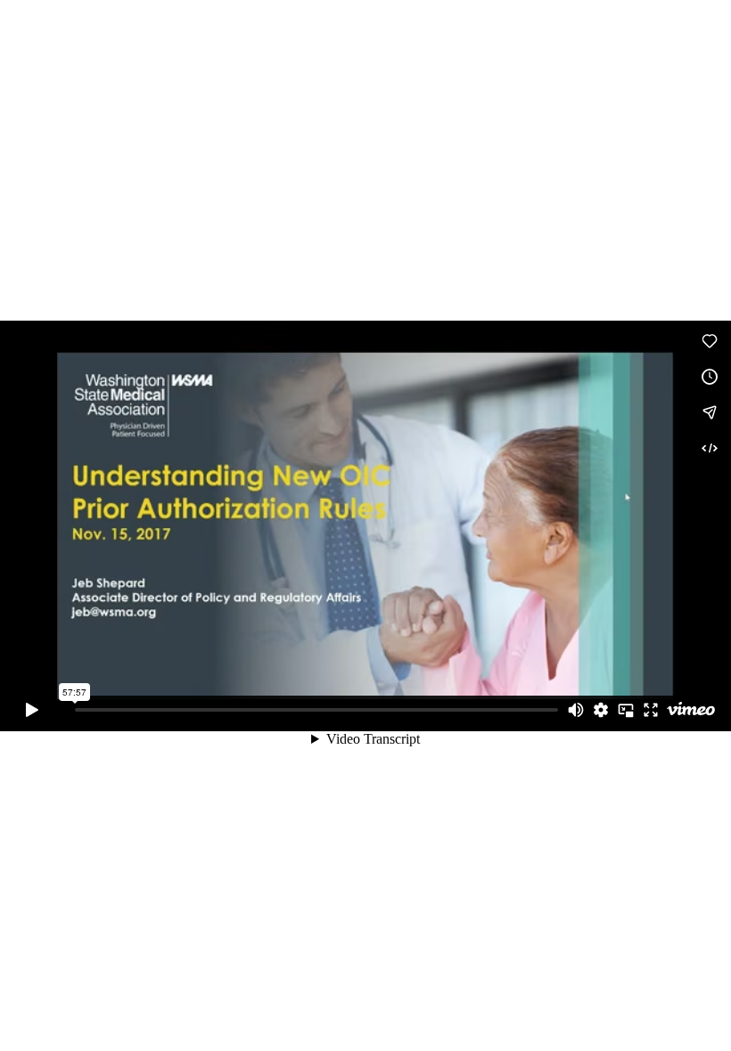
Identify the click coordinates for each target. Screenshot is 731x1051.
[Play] (32, 710)
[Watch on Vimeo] (691, 710)
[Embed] (709, 448)
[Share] (709, 412)
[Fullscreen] (650, 710)
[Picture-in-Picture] (626, 710)
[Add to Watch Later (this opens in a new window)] (709, 377)
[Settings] (601, 710)
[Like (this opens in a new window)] (709, 341)
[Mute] (576, 710)
